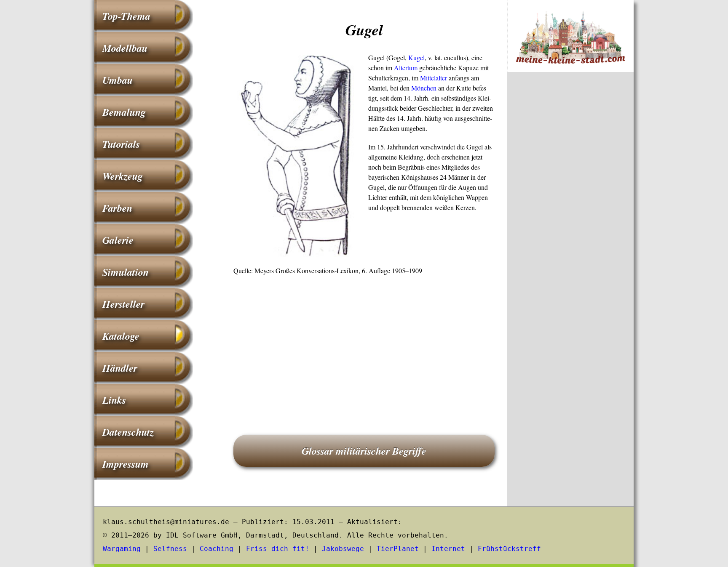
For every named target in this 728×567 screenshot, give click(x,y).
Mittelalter (433, 77)
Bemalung (124, 112)
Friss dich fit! (277, 549)
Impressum (125, 464)
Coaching (216, 549)
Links (114, 400)
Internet (448, 549)
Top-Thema (126, 16)
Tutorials (121, 144)
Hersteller (123, 304)
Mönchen (423, 87)
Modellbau (124, 48)
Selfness (170, 549)
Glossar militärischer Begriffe (364, 451)
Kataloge (120, 336)
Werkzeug (122, 176)
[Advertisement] (364, 343)
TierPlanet (398, 549)
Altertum (406, 67)
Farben (117, 208)
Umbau (117, 80)
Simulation (125, 272)
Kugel (416, 57)
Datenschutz (128, 432)
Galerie (118, 240)
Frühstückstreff (509, 549)
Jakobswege (343, 549)
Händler (119, 368)
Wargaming (122, 549)
